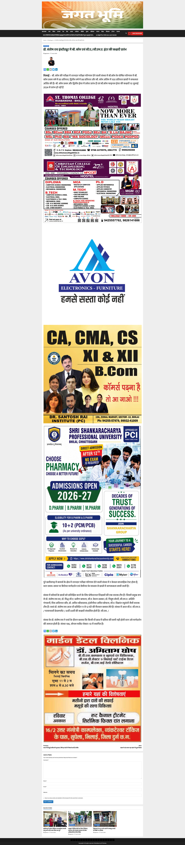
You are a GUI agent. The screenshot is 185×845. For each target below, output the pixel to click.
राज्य (49, 32)
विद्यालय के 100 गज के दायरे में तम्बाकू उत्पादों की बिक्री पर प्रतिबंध (104, 830)
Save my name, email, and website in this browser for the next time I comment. (64, 798)
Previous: (60, 747)
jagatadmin (47, 54)
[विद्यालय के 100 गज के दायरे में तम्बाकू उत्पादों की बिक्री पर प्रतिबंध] (105, 819)
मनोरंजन (77, 32)
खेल (67, 32)
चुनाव (87, 32)
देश (63, 32)
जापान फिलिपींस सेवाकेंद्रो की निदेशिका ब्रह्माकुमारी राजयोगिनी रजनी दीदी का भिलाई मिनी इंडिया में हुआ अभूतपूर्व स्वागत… (68, 35)
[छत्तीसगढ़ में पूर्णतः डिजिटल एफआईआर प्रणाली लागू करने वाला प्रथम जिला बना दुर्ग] (55, 819)
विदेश (54, 32)
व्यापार (97, 32)
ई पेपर (113, 32)
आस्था (71, 32)
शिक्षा (102, 32)
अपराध (58, 32)
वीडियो (82, 32)
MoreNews (97, 843)
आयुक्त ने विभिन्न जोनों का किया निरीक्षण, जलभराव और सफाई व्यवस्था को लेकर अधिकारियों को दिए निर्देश (78, 830)
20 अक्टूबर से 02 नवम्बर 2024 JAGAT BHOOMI (106, 35)
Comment (46, 760)
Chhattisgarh (46, 46)
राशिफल (92, 32)
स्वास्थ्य (118, 32)
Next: (131, 747)
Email (45, 787)
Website (45, 793)
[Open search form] (126, 33)
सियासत (107, 32)
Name (45, 781)
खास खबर (44, 32)
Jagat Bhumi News (137, 34)
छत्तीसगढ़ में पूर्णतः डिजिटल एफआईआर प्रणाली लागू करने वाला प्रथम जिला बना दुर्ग (54, 830)
